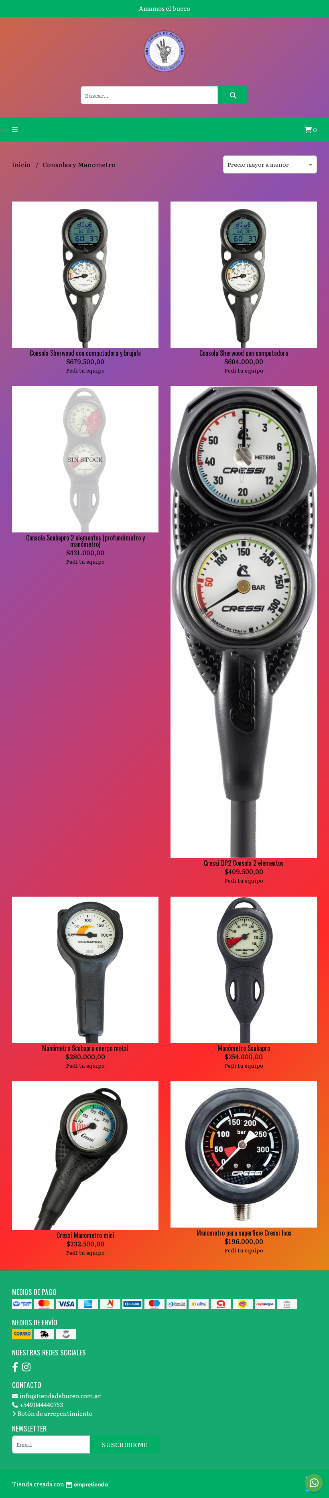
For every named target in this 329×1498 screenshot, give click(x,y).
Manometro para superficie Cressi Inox (244, 1233)
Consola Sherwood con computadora (243, 353)
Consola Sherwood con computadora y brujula (85, 353)
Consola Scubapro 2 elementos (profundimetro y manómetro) (85, 541)
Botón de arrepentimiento (54, 1413)
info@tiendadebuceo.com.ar (59, 1395)
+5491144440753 (40, 1404)
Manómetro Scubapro (244, 1048)
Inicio (22, 164)
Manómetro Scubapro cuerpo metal (85, 1048)
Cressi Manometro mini (85, 1235)
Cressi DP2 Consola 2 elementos (244, 863)
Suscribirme (125, 1444)
